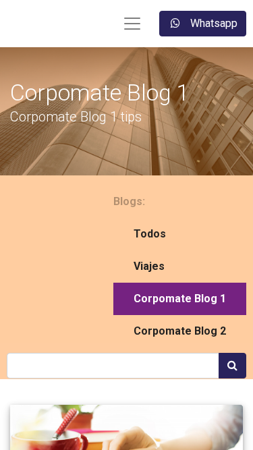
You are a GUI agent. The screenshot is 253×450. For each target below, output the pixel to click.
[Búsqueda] (232, 365)
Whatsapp (212, 23)
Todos (150, 233)
